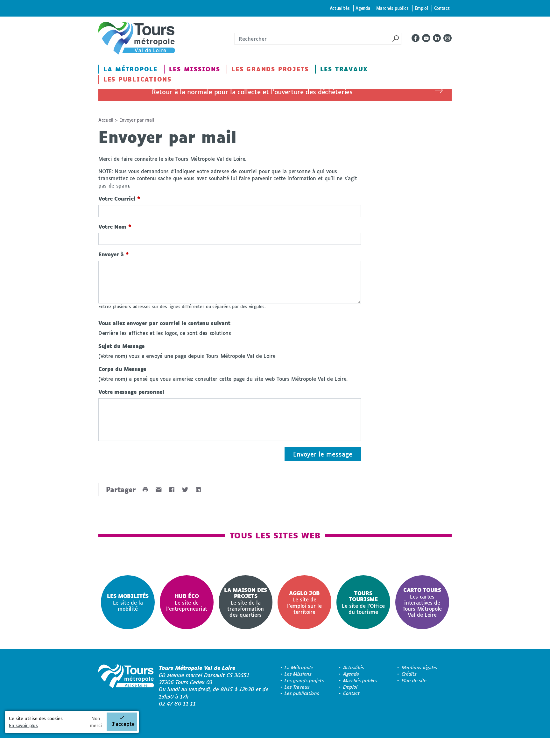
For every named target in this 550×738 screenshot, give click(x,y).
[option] (127, 602)
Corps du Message (122, 368)
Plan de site (414, 681)
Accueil (105, 120)
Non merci (96, 721)
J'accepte (123, 723)
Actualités (340, 8)
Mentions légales (419, 667)
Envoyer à (113, 254)
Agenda (363, 8)
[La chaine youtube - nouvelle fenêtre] (426, 38)
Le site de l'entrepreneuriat (186, 602)
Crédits (409, 674)
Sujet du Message (121, 346)
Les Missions (194, 69)
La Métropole (130, 69)
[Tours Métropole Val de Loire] (136, 38)
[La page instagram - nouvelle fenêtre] (447, 38)
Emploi (421, 8)
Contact (442, 8)
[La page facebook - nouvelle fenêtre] (416, 38)
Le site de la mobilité (128, 602)
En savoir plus (23, 725)
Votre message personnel (131, 391)
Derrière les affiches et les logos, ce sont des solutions (164, 333)
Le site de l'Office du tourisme (363, 602)
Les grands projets (270, 69)
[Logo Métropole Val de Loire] (126, 685)
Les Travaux (344, 69)
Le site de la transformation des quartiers (245, 602)
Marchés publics (392, 8)
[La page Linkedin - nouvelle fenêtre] (437, 38)
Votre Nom (114, 226)
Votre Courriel (119, 198)
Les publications (137, 79)
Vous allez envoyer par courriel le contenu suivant (164, 323)
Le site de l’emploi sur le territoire (304, 602)
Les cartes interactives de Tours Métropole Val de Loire (422, 602)
